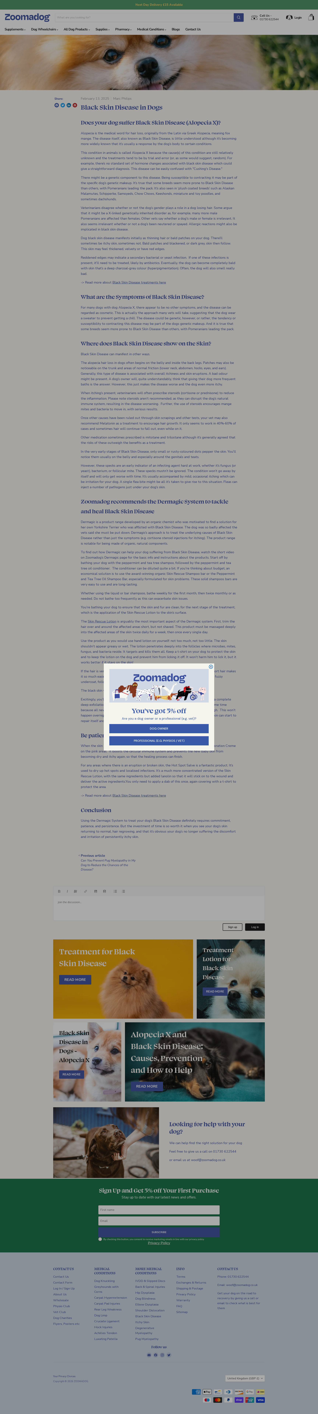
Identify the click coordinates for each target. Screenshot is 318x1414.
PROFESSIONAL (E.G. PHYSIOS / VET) (159, 741)
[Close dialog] (211, 667)
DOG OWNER (159, 728)
